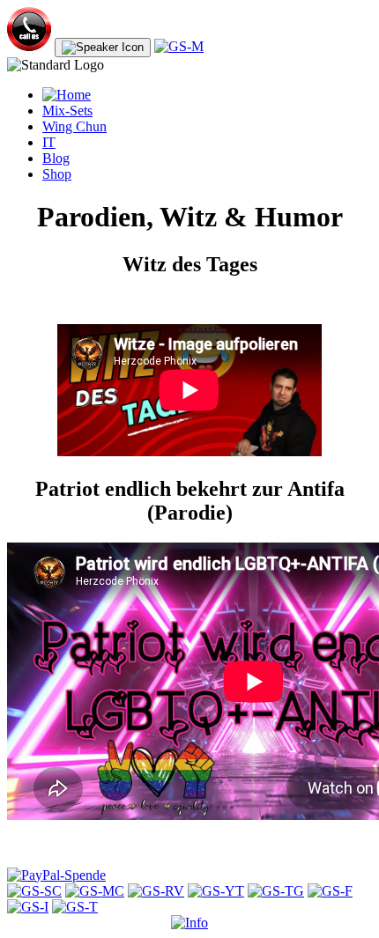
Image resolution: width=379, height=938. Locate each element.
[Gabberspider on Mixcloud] (94, 890)
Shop (56, 173)
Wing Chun (74, 126)
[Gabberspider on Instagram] (27, 906)
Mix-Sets (67, 110)
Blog (56, 158)
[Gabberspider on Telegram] (276, 890)
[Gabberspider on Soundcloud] (34, 890)
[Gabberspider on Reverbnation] (156, 890)
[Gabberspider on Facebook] (330, 890)
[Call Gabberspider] (29, 46)
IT (49, 142)
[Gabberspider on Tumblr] (75, 906)
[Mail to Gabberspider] (179, 46)
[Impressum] (189, 922)
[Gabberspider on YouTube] (216, 890)
